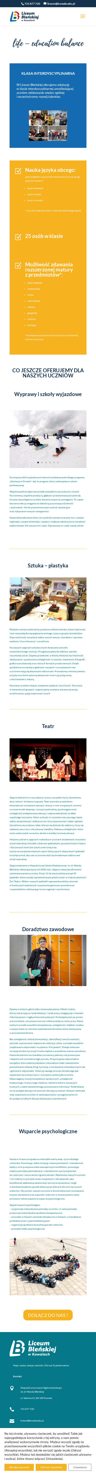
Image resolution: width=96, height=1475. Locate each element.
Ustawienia (80, 1467)
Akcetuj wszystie (19, 1467)
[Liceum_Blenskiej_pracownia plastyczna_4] (48, 619)
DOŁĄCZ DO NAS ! (48, 1315)
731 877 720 (27, 1408)
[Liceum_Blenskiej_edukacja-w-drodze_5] (48, 467)
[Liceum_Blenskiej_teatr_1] (48, 780)
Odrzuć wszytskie (51, 1467)
